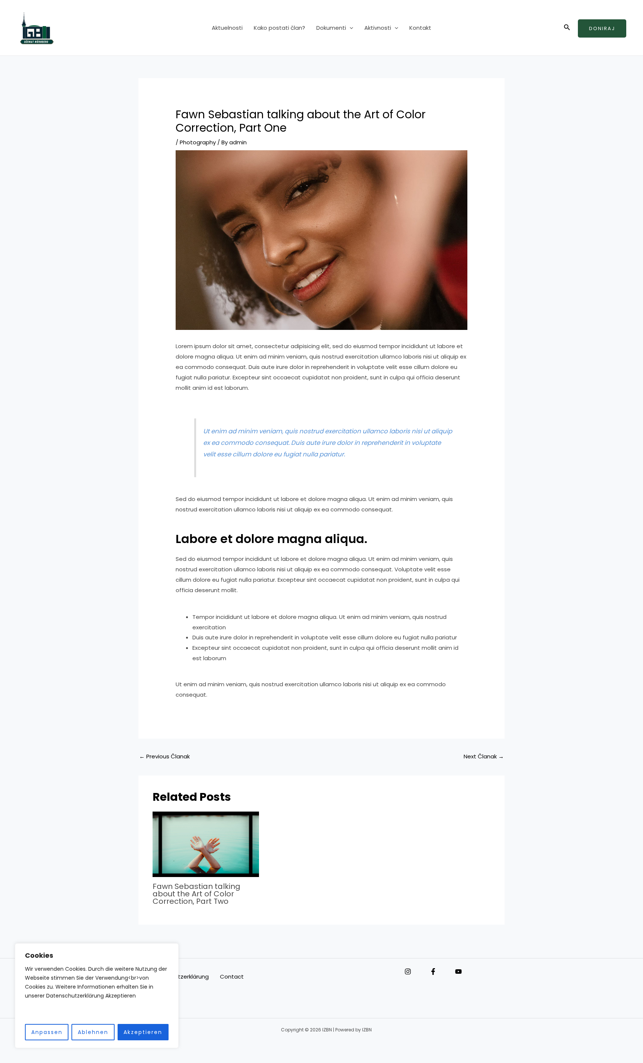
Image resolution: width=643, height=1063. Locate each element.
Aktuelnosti (227, 28)
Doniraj (602, 28)
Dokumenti (331, 28)
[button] (349, 28)
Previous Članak (164, 756)
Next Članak (484, 756)
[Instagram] (407, 971)
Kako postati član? (279, 28)
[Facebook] (433, 971)
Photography (198, 142)
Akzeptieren (143, 1032)
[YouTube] (458, 971)
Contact (232, 976)
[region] (97, 995)
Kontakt (420, 28)
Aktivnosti (377, 28)
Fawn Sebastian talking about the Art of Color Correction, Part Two (196, 893)
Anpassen (47, 1032)
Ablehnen (93, 1032)
